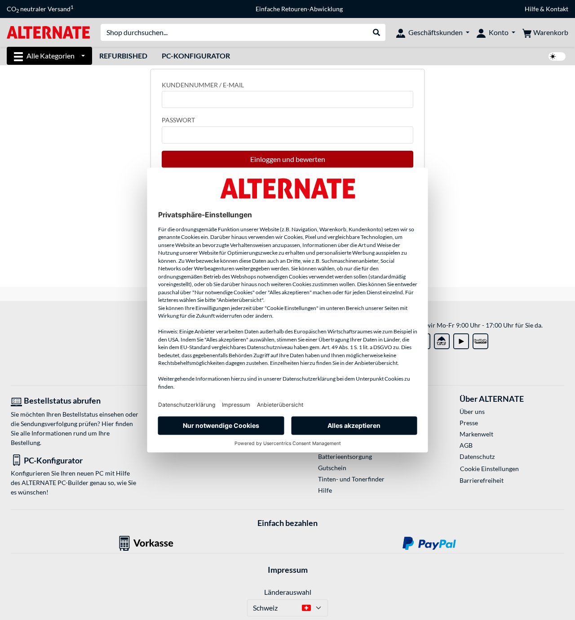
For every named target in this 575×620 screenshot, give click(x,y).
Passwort (178, 120)
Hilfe (532, 9)
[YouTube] (461, 339)
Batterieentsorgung (345, 456)
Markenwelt (476, 434)
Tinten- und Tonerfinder (351, 479)
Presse (469, 423)
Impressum (288, 570)
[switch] (557, 56)
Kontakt (557, 9)
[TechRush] (442, 339)
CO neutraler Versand (40, 8)
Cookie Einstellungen (489, 468)
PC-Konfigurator (196, 55)
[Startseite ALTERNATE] (48, 31)
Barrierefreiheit (482, 480)
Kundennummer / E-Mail (203, 85)
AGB (466, 445)
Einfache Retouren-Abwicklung (299, 9)
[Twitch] (480, 339)
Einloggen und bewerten (287, 159)
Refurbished (123, 55)
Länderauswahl (287, 592)
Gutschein (332, 468)
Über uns (472, 411)
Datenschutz (477, 456)
